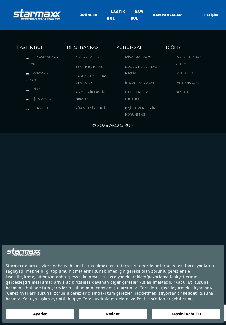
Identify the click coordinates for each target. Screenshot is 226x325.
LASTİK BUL (30, 47)
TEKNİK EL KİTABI (89, 66)
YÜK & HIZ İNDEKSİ (90, 108)
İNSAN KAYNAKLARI (140, 82)
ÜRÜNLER (88, 15)
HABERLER (184, 73)
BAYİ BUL (182, 92)
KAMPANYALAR (167, 15)
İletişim (211, 15)
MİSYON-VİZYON (138, 57)
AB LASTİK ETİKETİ (90, 57)
